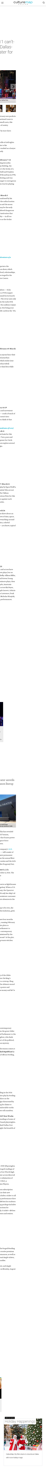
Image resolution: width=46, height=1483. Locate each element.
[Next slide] (13, 86)
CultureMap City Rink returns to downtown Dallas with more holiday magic (22, 1456)
